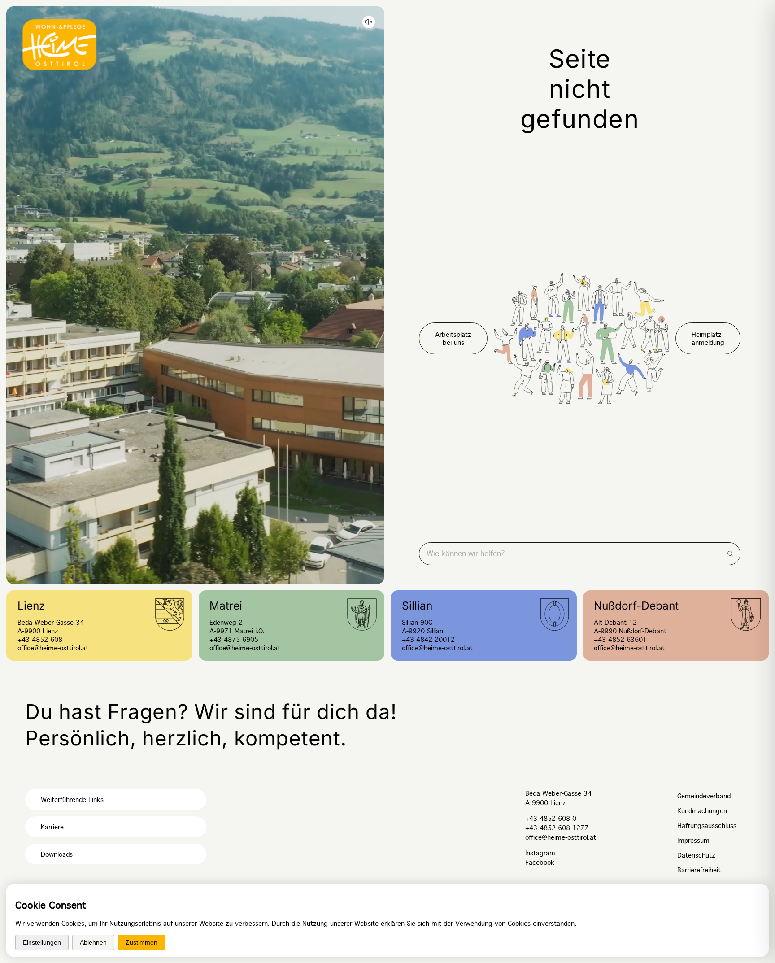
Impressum (693, 841)
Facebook (539, 862)
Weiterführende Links (72, 800)
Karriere (52, 827)
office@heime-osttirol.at (560, 837)
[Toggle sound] (368, 22)
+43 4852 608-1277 (556, 828)
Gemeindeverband (704, 796)
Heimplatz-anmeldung (708, 339)
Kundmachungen (702, 811)
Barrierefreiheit (699, 870)
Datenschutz (696, 855)
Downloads (57, 854)
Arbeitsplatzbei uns (453, 339)
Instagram (540, 853)
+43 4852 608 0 (550, 819)
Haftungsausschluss (706, 826)
